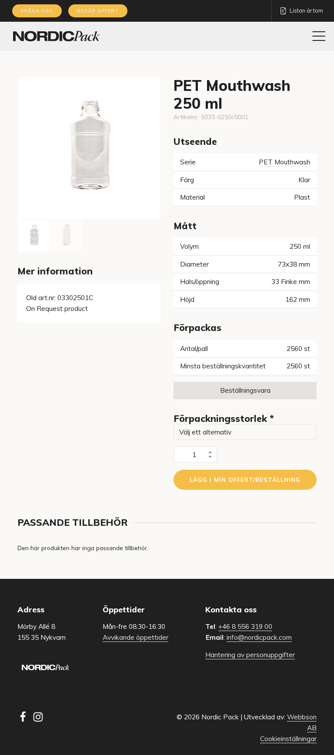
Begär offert (98, 11)
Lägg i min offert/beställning (245, 479)
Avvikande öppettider (135, 637)
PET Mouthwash (284, 161)
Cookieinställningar (288, 738)
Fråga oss (37, 11)
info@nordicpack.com (259, 637)
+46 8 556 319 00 (245, 626)
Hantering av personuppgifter (250, 654)
